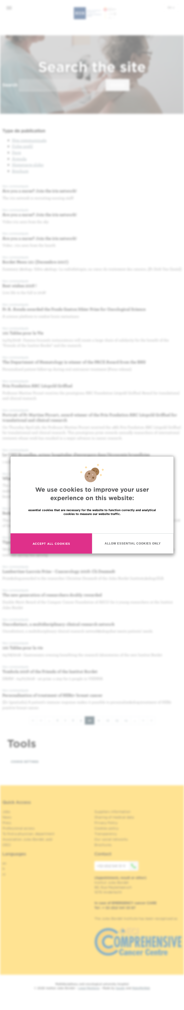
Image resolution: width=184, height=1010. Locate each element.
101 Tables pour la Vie (22, 332)
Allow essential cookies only (133, 543)
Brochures (103, 845)
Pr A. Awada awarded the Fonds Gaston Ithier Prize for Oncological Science (74, 309)
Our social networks (111, 839)
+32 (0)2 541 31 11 (111, 866)
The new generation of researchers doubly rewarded (52, 594)
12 (109, 720)
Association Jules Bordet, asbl (27, 839)
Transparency (105, 834)
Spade (120, 988)
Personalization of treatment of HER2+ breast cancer (52, 695)
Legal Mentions (88, 988)
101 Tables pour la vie (22, 647)
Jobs (6, 812)
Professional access (18, 828)
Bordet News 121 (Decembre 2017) (35, 261)
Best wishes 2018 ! (19, 285)
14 (127, 720)
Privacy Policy (106, 823)
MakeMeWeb (141, 988)
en (170, 7)
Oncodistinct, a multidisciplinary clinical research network (58, 624)
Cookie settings (25, 761)
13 (118, 720)
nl (4, 874)
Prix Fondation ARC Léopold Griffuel (37, 385)
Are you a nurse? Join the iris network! (39, 190)
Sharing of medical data (114, 817)
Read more (92, 524)
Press (6, 823)
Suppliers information (112, 812)
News (7, 817)
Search (9, 84)
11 (100, 720)
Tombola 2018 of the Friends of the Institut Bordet (50, 671)
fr (3, 869)
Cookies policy (106, 828)
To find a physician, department (28, 834)
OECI (6, 845)
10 (91, 721)
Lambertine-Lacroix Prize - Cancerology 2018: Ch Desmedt (58, 571)
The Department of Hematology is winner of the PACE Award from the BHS (74, 361)
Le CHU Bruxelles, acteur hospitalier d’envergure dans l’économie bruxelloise (76, 454)
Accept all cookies (51, 543)
